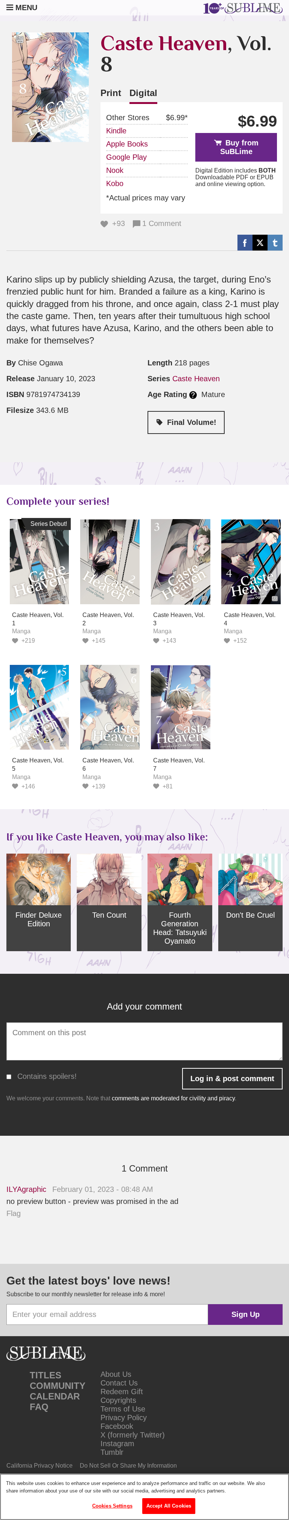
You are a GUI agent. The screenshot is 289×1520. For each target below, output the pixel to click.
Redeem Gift (121, 1391)
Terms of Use (122, 1409)
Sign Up (245, 1314)
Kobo (114, 183)
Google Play (126, 157)
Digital (143, 93)
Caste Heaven (163, 43)
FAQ (39, 1407)
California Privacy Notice (39, 1465)
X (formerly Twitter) (132, 1435)
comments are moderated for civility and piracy (173, 1098)
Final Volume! (191, 422)
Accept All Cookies (168, 1506)
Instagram (117, 1443)
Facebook (116, 1426)
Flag (13, 1213)
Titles (45, 1375)
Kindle (116, 131)
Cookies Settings (112, 1506)
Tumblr (111, 1452)
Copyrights (118, 1400)
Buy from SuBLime (239, 147)
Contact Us (119, 1383)
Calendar (55, 1396)
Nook (114, 170)
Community (57, 1386)
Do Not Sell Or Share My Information (128, 1465)
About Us (115, 1374)
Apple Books (127, 144)
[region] (144, 1497)
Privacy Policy (123, 1417)
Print (110, 93)
